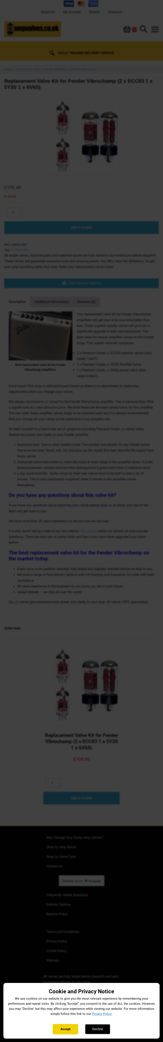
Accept (65, 1029)
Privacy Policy (102, 1014)
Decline (97, 1029)
